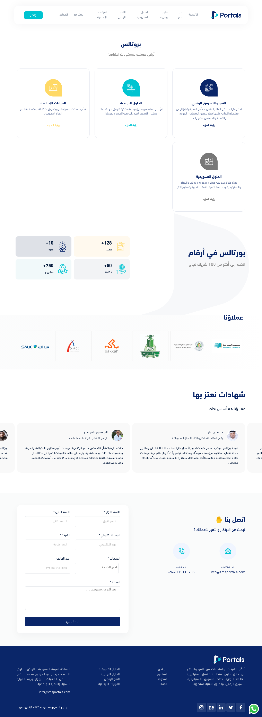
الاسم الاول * (112, 512)
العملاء (64, 14)
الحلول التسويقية (142, 15)
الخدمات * (114, 558)
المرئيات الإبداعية (102, 15)
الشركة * (65, 535)
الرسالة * (115, 582)
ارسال (75, 621)
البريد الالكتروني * (109, 535)
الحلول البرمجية (164, 15)
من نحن (180, 15)
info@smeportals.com (54, 692)
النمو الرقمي (121, 15)
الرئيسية (193, 14)
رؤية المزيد (209, 125)
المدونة (162, 679)
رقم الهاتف (63, 558)
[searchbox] (97, 567)
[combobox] (97, 568)
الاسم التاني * (61, 512)
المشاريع (79, 14)
